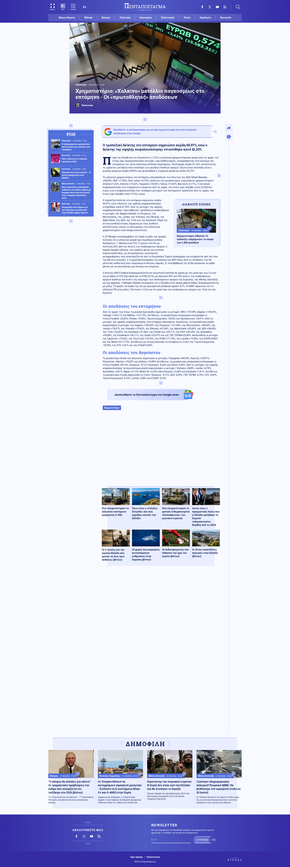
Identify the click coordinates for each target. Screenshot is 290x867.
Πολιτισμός (167, 17)
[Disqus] (161, 612)
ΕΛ (84, 6)
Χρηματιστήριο (111, 407)
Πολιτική (125, 17)
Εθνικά (88, 17)
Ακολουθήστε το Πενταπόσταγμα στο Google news (146, 394)
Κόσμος (106, 17)
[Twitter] (209, 6)
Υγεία (187, 17)
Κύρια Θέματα (67, 17)
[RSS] (224, 6)
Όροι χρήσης (136, 857)
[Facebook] (202, 6)
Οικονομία (146, 17)
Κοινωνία (225, 17)
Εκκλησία (205, 17)
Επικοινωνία (153, 857)
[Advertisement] (161, 451)
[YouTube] (217, 6)
